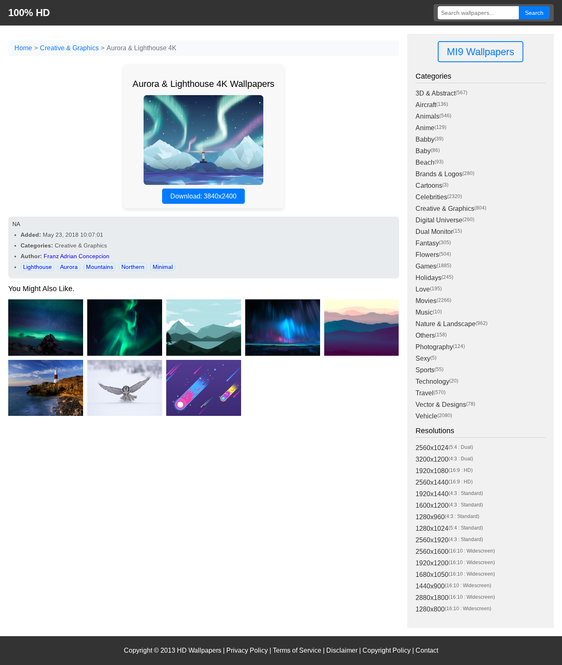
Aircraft (426, 104)
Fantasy (427, 243)
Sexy (423, 358)
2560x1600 (432, 551)
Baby (423, 150)
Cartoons (429, 185)
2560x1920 (432, 540)
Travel (425, 393)
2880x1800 (432, 597)
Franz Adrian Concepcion (76, 256)
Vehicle (426, 416)
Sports (425, 369)
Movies (426, 300)
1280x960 (430, 516)
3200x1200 (432, 459)
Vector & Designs (441, 404)
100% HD (29, 12)
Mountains (99, 267)
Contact (427, 650)
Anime (425, 127)
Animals (427, 116)
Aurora (69, 267)
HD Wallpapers (199, 650)
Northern (132, 267)
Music (424, 312)
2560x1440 (432, 482)
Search (534, 12)
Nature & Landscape (446, 323)
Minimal (163, 267)
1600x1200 (432, 505)
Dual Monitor (434, 231)
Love (423, 289)
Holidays (428, 277)
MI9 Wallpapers (480, 51)
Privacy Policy (247, 650)
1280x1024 (432, 528)
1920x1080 (432, 470)
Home (23, 47)
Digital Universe (439, 220)
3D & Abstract (435, 93)
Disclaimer (342, 650)
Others (425, 335)
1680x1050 (432, 574)
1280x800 (430, 609)
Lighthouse (37, 267)
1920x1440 (432, 493)
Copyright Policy (386, 650)
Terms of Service (297, 650)
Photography (434, 346)
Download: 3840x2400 (203, 196)
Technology (432, 381)
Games (426, 266)
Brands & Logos (439, 173)
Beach (425, 162)
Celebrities (431, 197)
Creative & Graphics (69, 47)
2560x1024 (432, 447)
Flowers (427, 254)
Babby (425, 139)
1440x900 (430, 586)
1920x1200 (432, 563)
